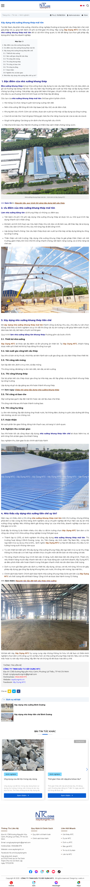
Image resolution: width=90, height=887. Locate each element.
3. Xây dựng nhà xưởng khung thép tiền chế (17, 50)
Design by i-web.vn (77, 878)
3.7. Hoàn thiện (8, 70)
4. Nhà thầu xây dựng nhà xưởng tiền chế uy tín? (19, 75)
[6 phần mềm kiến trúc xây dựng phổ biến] (67, 755)
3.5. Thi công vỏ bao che (12, 64)
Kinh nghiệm (11, 774)
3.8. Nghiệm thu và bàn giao (13, 73)
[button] (87, 769)
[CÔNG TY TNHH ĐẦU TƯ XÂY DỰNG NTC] (45, 6)
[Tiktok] (59, 872)
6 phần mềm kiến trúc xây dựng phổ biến (66, 779)
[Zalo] (42, 872)
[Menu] (2, 5)
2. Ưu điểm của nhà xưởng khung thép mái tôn (18, 48)
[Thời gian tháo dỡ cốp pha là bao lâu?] (23, 755)
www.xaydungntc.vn (16, 849)
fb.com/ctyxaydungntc (18, 853)
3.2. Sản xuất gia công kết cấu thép (15, 56)
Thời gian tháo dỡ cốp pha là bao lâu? (20, 779)
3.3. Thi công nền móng (11, 59)
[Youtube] (53, 872)
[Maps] (48, 872)
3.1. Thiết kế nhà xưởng (11, 53)
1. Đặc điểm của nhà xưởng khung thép (16, 45)
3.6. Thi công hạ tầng (10, 67)
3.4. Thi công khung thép (12, 61)
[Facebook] (30, 872)
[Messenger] (36, 872)
